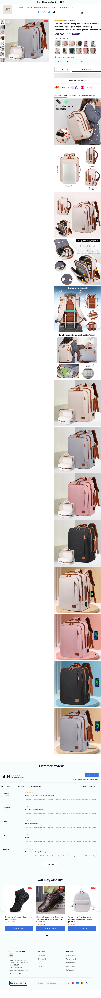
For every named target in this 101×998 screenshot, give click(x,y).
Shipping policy (71, 962)
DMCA (40, 966)
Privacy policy (70, 955)
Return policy (70, 966)
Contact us (41, 955)
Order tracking (42, 959)
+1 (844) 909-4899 (15, 967)
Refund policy (70, 970)
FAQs (39, 962)
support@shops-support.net (18, 970)
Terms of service (71, 959)
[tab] (47, 935)
